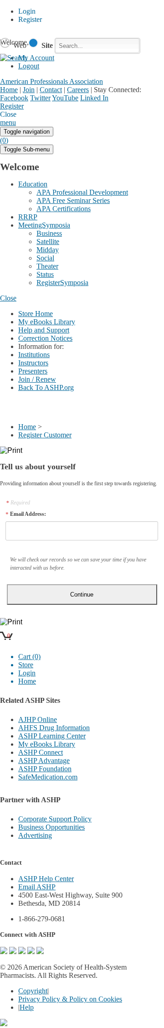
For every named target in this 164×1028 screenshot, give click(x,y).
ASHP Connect (40, 752)
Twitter (40, 98)
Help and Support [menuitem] (43, 330)
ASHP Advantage (44, 760)
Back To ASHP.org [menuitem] (46, 387)
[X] (22, 951)
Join (29, 89)
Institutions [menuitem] (34, 354)
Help (27, 1007)
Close (8, 298)
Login (32, 106)
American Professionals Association (51, 81)
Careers (78, 89)
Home (9, 89)
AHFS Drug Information (54, 728)
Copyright (32, 991)
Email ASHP (37, 887)
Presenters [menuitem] (32, 371)
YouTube (65, 98)
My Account (53, 106)
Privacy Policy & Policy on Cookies (70, 999)
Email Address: (28, 514)
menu (8, 122)
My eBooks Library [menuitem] (46, 322)
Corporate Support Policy (55, 819)
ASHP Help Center (46, 879)
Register (12, 106)
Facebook (14, 98)
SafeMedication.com (47, 777)
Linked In (94, 98)
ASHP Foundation (45, 769)
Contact (51, 89)
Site (47, 45)
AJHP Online (37, 719)
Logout (28, 66)
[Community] (3, 951)
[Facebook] (12, 951)
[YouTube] (40, 951)
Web (19, 45)
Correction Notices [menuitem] (45, 338)
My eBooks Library (46, 744)
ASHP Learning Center (52, 736)
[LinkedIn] (31, 951)
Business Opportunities (51, 827)
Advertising (35, 835)
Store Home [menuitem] (35, 313)
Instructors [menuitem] (33, 363)
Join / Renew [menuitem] (37, 379)
